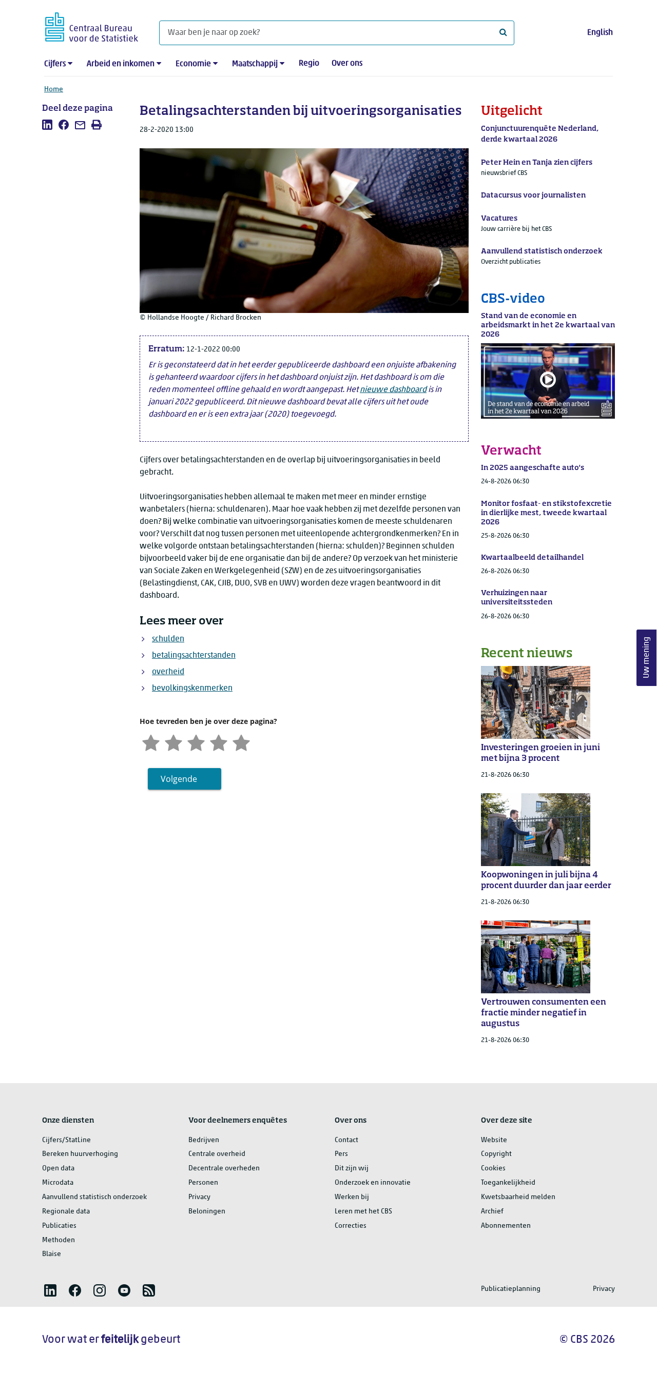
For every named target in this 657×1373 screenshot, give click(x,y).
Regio (309, 64)
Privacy (199, 1197)
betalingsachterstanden (194, 656)
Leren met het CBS (363, 1211)
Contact (346, 1140)
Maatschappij (255, 64)
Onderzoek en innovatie (373, 1183)
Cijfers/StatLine (66, 1140)
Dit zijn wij (352, 1168)
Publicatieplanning (510, 1289)
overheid (168, 672)
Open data (58, 1168)
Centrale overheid (216, 1154)
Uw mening (647, 658)
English (600, 33)
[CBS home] (91, 25)
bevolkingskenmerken (192, 688)
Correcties (350, 1226)
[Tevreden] (218, 741)
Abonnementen (506, 1226)
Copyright (496, 1154)
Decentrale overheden (224, 1168)
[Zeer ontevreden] (151, 741)
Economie (193, 64)
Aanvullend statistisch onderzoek (94, 1197)
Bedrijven (203, 1140)
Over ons (347, 64)
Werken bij (352, 1197)
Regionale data (66, 1211)
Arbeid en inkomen (120, 64)
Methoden (58, 1240)
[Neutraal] (196, 741)
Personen (203, 1183)
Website (494, 1140)
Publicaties (59, 1226)
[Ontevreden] (173, 741)
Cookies (493, 1168)
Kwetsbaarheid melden (518, 1197)
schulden (168, 639)
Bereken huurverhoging (80, 1154)
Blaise (51, 1254)
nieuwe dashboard (393, 390)
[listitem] (47, 125)
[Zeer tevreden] (241, 741)
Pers (341, 1154)
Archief (492, 1211)
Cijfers (55, 64)
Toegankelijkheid (508, 1183)
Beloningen (206, 1211)
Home (53, 89)
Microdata (57, 1183)
